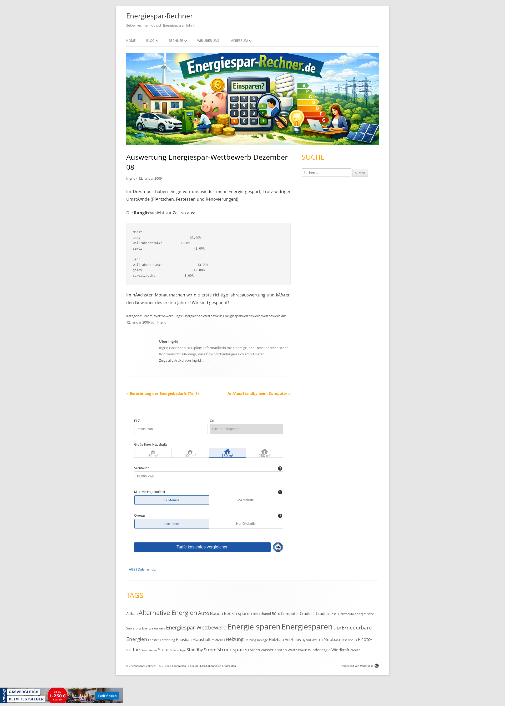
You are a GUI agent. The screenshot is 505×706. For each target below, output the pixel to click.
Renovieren (149, 650)
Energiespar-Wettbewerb (202, 316)
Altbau (132, 613)
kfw (314, 640)
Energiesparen (307, 626)
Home (131, 40)
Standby (194, 650)
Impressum (239, 40)
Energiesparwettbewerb (241, 316)
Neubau (332, 639)
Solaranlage (178, 650)
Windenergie (319, 649)
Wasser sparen (274, 649)
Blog (150, 40)
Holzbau (276, 639)
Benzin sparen (238, 613)
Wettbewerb (164, 316)
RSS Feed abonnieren (171, 665)
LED (320, 640)
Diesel (332, 614)
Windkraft (340, 649)
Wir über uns (208, 40)
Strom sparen (233, 649)
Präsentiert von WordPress (357, 665)
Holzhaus (293, 639)
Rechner (176, 40)
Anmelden (230, 665)
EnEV (337, 628)
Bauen (216, 613)
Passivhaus (349, 640)
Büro (276, 613)
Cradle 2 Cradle (313, 613)
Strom (148, 316)
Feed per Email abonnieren (204, 665)
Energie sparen (254, 626)
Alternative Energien (168, 612)
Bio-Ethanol (262, 613)
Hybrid (306, 640)
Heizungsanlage (256, 640)
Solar (163, 649)
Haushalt (202, 639)
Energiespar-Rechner (159, 16)
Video (255, 649)
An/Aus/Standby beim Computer (259, 393)
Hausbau (184, 639)
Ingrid (130, 178)
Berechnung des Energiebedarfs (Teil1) (162, 393)
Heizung (235, 639)
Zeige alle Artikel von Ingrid (182, 360)
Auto (203, 613)
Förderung (167, 640)
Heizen (218, 639)
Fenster (153, 640)
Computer (290, 613)
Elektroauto (346, 614)
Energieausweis (153, 628)
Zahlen (355, 650)
